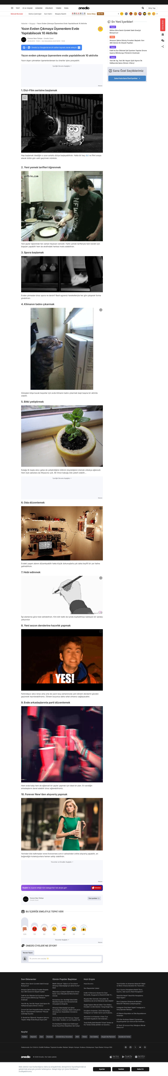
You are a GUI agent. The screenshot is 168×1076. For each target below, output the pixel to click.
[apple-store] (115, 1057)
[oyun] (144, 14)
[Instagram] (126, 1047)
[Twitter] (135, 1047)
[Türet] (126, 14)
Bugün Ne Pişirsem (108, 1037)
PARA (66, 8)
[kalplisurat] (153, 14)
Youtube (50, 1037)
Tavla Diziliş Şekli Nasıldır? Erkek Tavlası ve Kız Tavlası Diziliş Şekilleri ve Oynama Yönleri (98, 1025)
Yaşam (113, 27)
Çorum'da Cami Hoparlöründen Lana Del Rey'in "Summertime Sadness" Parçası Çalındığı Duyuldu (35, 1012)
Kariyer (76, 1047)
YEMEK (58, 8)
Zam (41, 1037)
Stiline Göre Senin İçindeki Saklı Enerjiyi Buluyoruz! (125, 31)
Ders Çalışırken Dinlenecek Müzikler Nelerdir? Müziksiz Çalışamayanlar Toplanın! (129, 1004)
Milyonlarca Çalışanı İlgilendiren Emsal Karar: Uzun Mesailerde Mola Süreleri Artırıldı (65, 994)
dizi (87, 155)
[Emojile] (140, 14)
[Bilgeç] (131, 14)
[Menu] (12, 8)
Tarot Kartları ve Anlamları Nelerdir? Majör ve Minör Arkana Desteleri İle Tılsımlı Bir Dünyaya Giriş (131, 986)
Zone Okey (91, 14)
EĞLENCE (49, 8)
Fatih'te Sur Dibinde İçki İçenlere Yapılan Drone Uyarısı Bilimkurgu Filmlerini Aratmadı (128, 52)
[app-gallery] (140, 1057)
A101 (77, 1037)
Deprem (33, 1037)
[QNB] (121, 14)
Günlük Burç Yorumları (64, 1037)
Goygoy (32, 23)
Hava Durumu (88, 984)
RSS (110, 1047)
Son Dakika (94, 1037)
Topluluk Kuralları (56, 1047)
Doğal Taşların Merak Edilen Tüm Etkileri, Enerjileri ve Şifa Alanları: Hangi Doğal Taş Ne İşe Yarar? (98, 1007)
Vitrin (112, 37)
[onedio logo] (84, 8)
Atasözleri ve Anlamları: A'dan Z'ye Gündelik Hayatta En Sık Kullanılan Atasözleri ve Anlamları (96, 1019)
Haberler (24, 23)
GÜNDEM (38, 8)
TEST (18, 8)
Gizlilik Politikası (44, 1047)
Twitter (24, 1037)
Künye (106, 1047)
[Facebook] (130, 1047)
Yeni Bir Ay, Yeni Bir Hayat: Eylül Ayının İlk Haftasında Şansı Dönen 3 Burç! (126, 62)
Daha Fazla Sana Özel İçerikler (126, 78)
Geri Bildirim (34, 1047)
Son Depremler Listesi (91, 988)
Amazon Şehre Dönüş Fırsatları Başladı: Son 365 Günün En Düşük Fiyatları (127, 41)
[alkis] (149, 14)
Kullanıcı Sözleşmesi (87, 1047)
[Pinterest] (145, 1047)
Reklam (65, 1047)
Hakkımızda (25, 1047)
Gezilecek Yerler (124, 1037)
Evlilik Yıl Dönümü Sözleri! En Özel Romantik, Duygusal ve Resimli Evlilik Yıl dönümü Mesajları (97, 995)
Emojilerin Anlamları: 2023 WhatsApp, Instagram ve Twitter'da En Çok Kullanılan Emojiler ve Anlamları (98, 1013)
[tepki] (24, 928)
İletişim (71, 1047)
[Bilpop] (135, 14)
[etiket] (100, 29)
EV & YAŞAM (27, 8)
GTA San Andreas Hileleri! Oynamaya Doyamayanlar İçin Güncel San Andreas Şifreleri (130, 1021)
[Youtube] (140, 1047)
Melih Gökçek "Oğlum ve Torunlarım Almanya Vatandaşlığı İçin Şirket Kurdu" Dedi (66, 986)
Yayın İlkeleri (99, 1047)
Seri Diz (100, 14)
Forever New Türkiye (40, 38)
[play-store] (127, 1057)
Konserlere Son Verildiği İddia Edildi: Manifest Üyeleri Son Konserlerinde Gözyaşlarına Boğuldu (65, 1002)
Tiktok (84, 1037)
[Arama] (143, 8)
